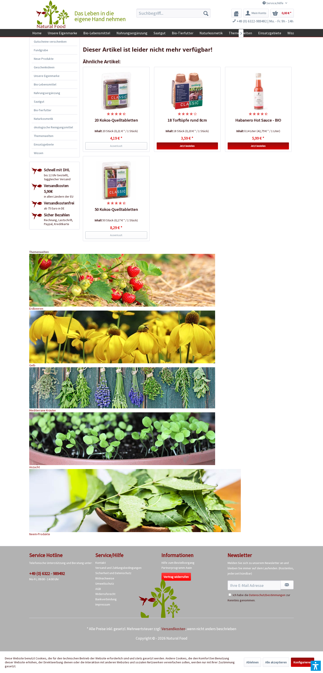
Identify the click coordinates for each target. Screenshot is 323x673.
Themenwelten (43, 136)
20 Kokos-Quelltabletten (116, 120)
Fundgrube (41, 50)
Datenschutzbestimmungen (267, 595)
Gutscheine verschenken (50, 42)
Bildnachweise (104, 578)
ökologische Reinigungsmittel (53, 127)
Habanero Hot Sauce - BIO (258, 120)
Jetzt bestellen (187, 145)
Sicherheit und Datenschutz (113, 573)
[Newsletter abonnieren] (287, 584)
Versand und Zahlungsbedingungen (118, 568)
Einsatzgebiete (44, 144)
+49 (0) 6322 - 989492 (47, 573)
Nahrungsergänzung (47, 93)
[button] (316, 666)
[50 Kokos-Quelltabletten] (116, 180)
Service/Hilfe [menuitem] (275, 3)
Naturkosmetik (43, 119)
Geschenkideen (44, 67)
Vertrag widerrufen (176, 577)
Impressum (102, 604)
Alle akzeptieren (276, 662)
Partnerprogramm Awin (177, 568)
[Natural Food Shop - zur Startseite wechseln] (53, 14)
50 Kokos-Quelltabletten (116, 209)
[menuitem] (173, 13)
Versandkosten (173, 628)
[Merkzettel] (236, 13)
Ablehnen (252, 662)
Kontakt (100, 563)
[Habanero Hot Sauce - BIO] (258, 91)
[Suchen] (205, 13)
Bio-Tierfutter (42, 110)
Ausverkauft (116, 145)
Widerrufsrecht (105, 594)
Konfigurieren (303, 662)
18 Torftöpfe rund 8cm (187, 120)
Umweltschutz (104, 584)
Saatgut (39, 102)
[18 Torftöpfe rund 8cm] (187, 91)
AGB (98, 589)
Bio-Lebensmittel (45, 84)
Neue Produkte (44, 59)
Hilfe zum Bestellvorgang (178, 563)
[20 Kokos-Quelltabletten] (116, 91)
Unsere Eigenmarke (47, 76)
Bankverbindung (106, 599)
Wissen (38, 153)
